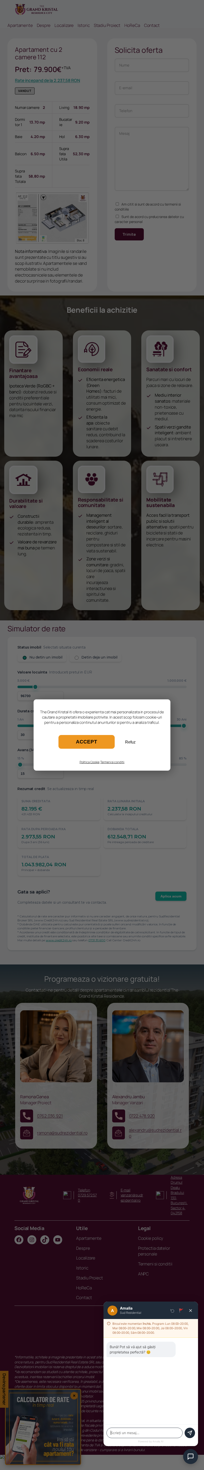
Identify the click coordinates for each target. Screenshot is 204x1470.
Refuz (130, 742)
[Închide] (190, 1310)
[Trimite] (190, 1433)
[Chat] (190, 1456)
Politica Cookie (90, 762)
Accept (86, 741)
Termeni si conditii (112, 762)
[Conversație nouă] (172, 1311)
